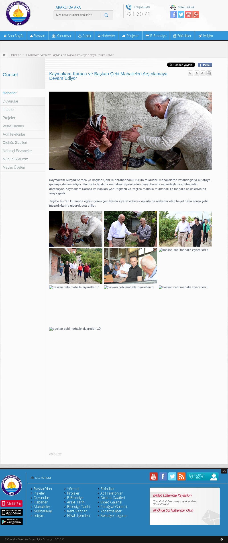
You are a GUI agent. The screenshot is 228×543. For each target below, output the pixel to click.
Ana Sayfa (15, 35)
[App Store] (11, 512)
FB (173, 14)
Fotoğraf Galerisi (113, 506)
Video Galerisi (111, 502)
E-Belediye (158, 35)
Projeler (9, 118)
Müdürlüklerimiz (15, 159)
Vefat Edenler (13, 126)
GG (195, 14)
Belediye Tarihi (78, 506)
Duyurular (10, 101)
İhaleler (8, 109)
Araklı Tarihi (76, 502)
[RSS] (181, 476)
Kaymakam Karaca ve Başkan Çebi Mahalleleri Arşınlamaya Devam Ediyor (70, 54)
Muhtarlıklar (43, 511)
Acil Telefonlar (14, 134)
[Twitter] (172, 476)
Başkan (39, 35)
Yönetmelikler (111, 511)
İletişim (207, 35)
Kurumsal (63, 35)
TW (181, 14)
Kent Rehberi (77, 511)
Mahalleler (42, 506)
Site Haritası (43, 477)
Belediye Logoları (114, 515)
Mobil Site (14, 503)
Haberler (15, 54)
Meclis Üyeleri (14, 167)
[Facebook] (163, 476)
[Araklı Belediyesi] (18, 25)
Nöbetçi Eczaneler (17, 151)
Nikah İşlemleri (78, 515)
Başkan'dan (43, 489)
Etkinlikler (183, 35)
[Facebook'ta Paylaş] (204, 65)
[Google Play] (11, 521)
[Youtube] (153, 476)
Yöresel (73, 489)
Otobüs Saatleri (15, 143)
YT (188, 14)
